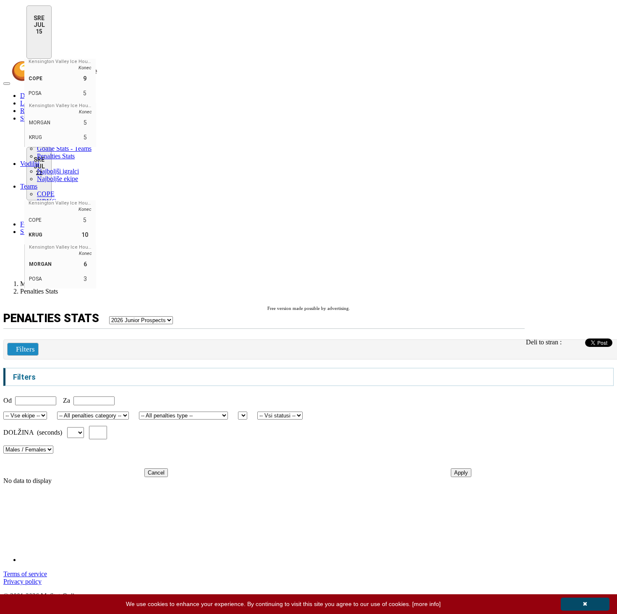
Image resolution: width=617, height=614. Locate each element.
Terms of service (25, 573)
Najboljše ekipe (57, 178)
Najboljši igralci (58, 171)
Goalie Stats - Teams (64, 148)
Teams (28, 186)
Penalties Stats (56, 156)
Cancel (156, 473)
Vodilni (29, 163)
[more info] (426, 604)
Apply (461, 473)
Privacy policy (22, 581)
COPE (46, 193)
